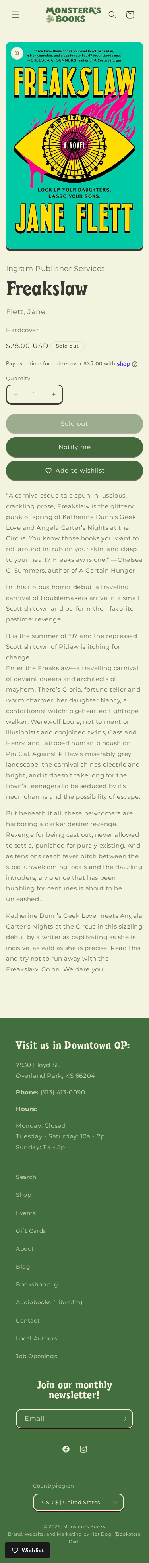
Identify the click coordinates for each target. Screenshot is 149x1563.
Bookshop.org (37, 1284)
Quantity (18, 378)
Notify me (74, 447)
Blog (23, 1266)
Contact (28, 1320)
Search (26, 1176)
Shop (23, 1194)
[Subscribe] (123, 1418)
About (25, 1248)
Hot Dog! (102, 1534)
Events (26, 1213)
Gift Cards (31, 1230)
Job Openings (36, 1356)
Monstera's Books (84, 1526)
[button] (16, 14)
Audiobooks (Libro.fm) (49, 1302)
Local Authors (37, 1338)
